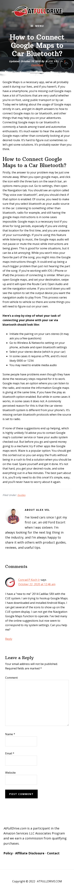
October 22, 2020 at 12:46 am (36, 584)
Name (10, 734)
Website (10, 773)
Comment (11, 678)
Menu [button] (39, 25)
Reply (8, 639)
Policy (8, 853)
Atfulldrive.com (37, 11)
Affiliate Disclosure (29, 853)
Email (9, 753)
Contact (53, 853)
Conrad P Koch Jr (29, 580)
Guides (21, 495)
